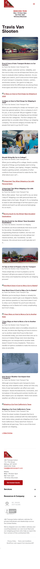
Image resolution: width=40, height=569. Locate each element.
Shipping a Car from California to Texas (16, 409)
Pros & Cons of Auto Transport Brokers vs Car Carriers (19, 64)
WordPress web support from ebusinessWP (20, 543)
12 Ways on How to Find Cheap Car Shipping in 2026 (19, 101)
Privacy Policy (12, 541)
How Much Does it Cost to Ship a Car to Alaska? (19, 290)
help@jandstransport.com (13, 468)
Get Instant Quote (13, 483)
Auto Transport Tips (23, 67)
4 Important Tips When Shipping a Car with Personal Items (17, 189)
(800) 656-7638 (20, 11)
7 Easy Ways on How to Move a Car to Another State (19, 322)
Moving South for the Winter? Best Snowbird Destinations (18, 222)
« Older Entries (7, 433)
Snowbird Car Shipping (24, 224)
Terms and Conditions (24, 541)
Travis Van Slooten (9, 67)
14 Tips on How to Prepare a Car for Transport (19, 267)
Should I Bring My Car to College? (14, 157)
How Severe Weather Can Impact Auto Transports (16, 377)
